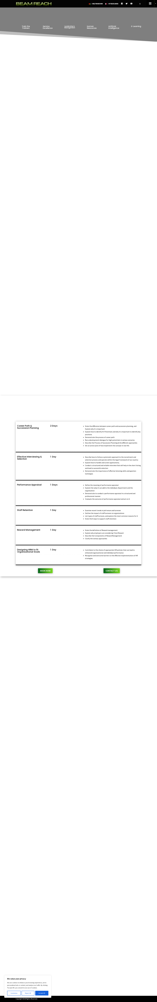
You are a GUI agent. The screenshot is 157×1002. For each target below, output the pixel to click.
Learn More (78, 635)
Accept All (42, 993)
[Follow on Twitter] (122, 970)
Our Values (90, 973)
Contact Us (112, 122)
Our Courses (91, 979)
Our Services (91, 976)
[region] (27, 986)
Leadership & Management (69, 27)
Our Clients (91, 982)
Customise (14, 993)
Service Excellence (48, 27)
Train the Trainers (26, 27)
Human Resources (92, 27)
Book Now (45, 122)
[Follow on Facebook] (117, 970)
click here (53, 929)
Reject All (28, 993)
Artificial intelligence (113, 27)
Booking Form (92, 985)
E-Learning (136, 26)
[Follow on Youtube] (126, 970)
